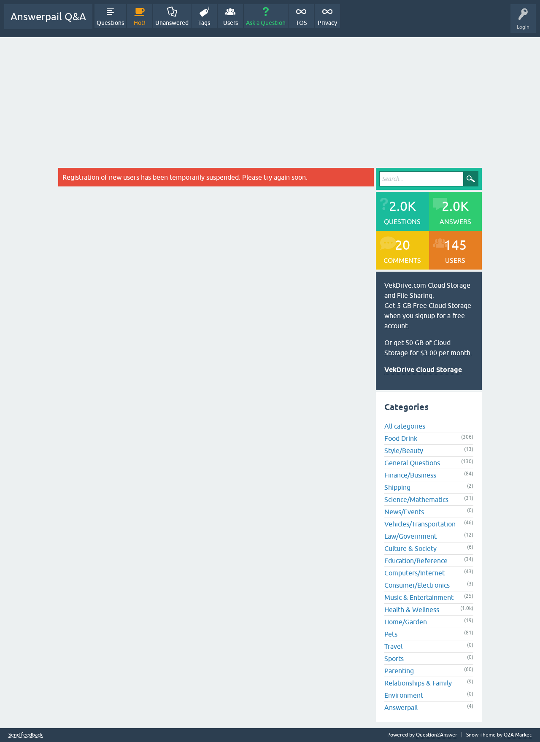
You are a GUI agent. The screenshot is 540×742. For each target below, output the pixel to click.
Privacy (327, 22)
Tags (204, 22)
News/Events (404, 511)
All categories (404, 426)
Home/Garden (405, 622)
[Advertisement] (270, 100)
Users (230, 22)
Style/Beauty (403, 450)
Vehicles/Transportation (420, 524)
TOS (301, 22)
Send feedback (25, 735)
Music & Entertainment (419, 597)
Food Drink (400, 438)
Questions (110, 22)
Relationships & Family (418, 683)
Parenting (399, 671)
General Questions (412, 463)
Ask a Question (266, 22)
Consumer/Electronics (417, 585)
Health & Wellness (411, 609)
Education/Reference (416, 560)
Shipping (397, 487)
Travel (393, 646)
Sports (394, 658)
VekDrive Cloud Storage (423, 370)
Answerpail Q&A (48, 16)
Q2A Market (518, 735)
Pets (390, 634)
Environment (403, 695)
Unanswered (172, 22)
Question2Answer (436, 735)
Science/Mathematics (416, 499)
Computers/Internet (414, 573)
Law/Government (410, 536)
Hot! (140, 22)
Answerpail (401, 707)
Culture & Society (410, 548)
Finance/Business (410, 475)
